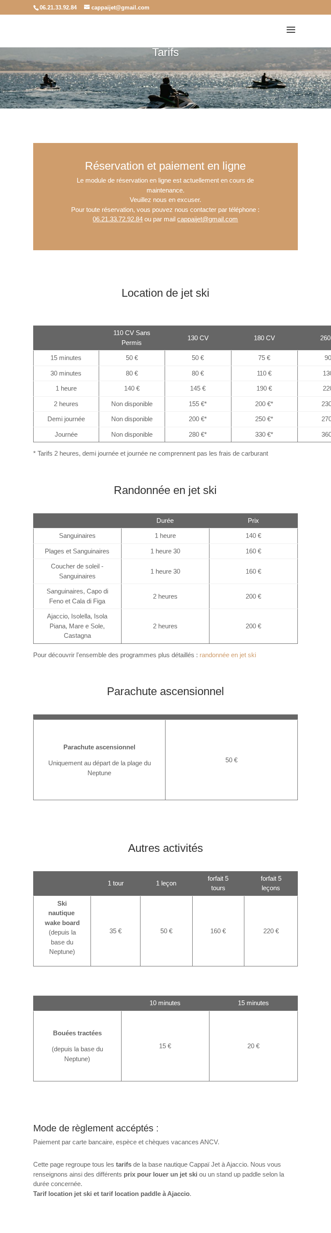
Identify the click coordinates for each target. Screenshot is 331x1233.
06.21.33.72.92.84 (118, 219)
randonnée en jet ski (228, 654)
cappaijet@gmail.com (207, 219)
